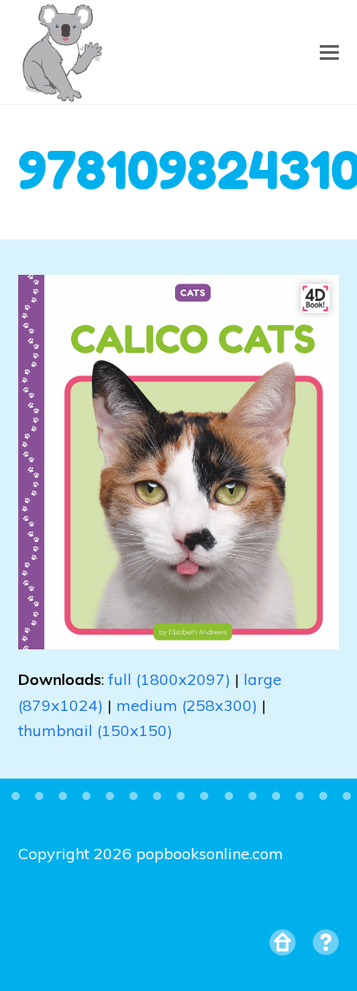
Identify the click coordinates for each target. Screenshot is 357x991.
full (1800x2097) (169, 679)
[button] (329, 52)
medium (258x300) (186, 705)
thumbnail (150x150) (95, 730)
